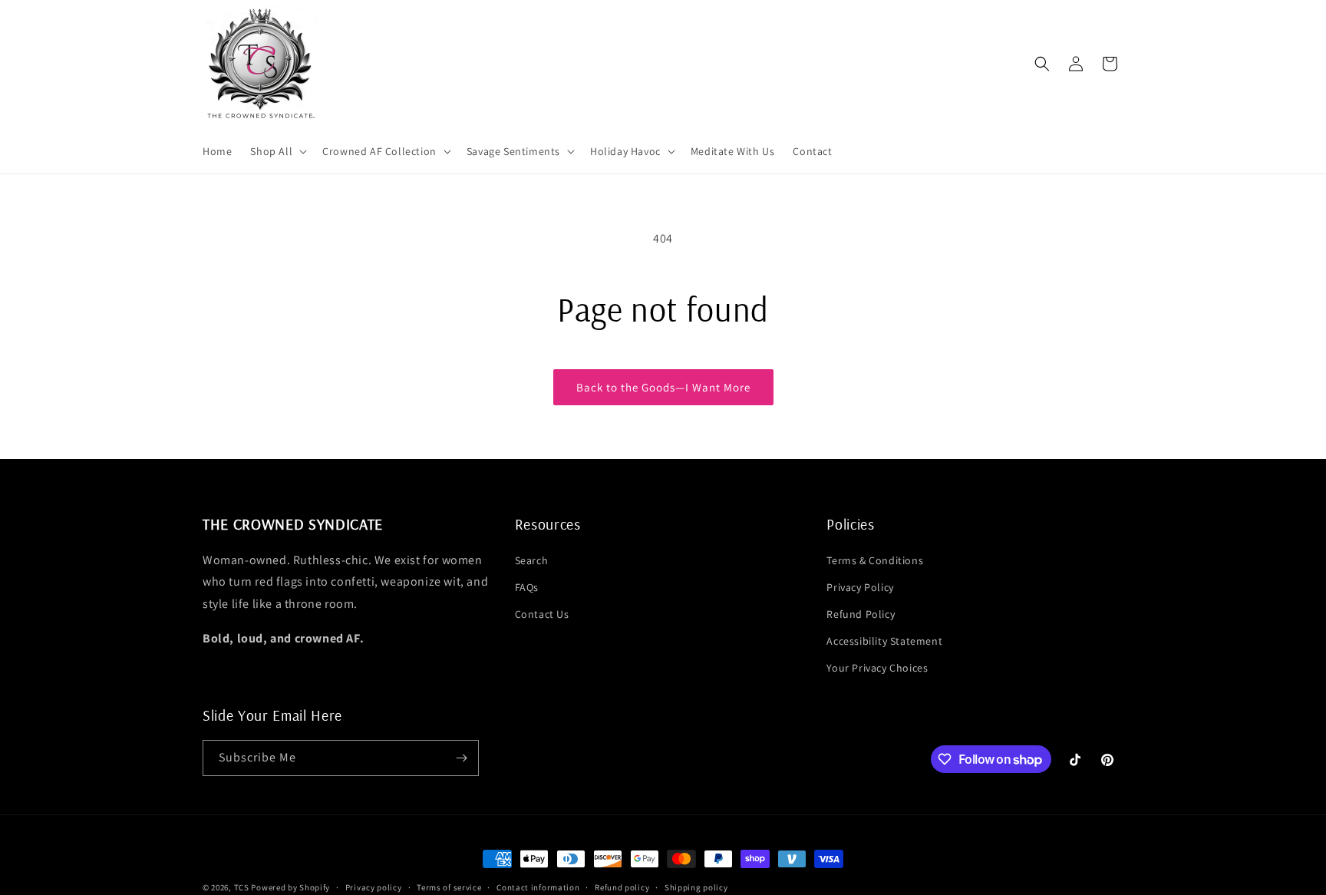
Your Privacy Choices (877, 668)
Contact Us (542, 614)
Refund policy (622, 887)
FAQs (527, 587)
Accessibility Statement (884, 641)
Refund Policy (860, 614)
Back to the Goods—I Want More (663, 387)
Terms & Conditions (874, 560)
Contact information (537, 887)
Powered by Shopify (290, 887)
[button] (277, 151)
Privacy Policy (859, 587)
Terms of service (449, 887)
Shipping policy (696, 887)
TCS (241, 887)
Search (532, 560)
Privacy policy (373, 887)
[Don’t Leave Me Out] (461, 758)
